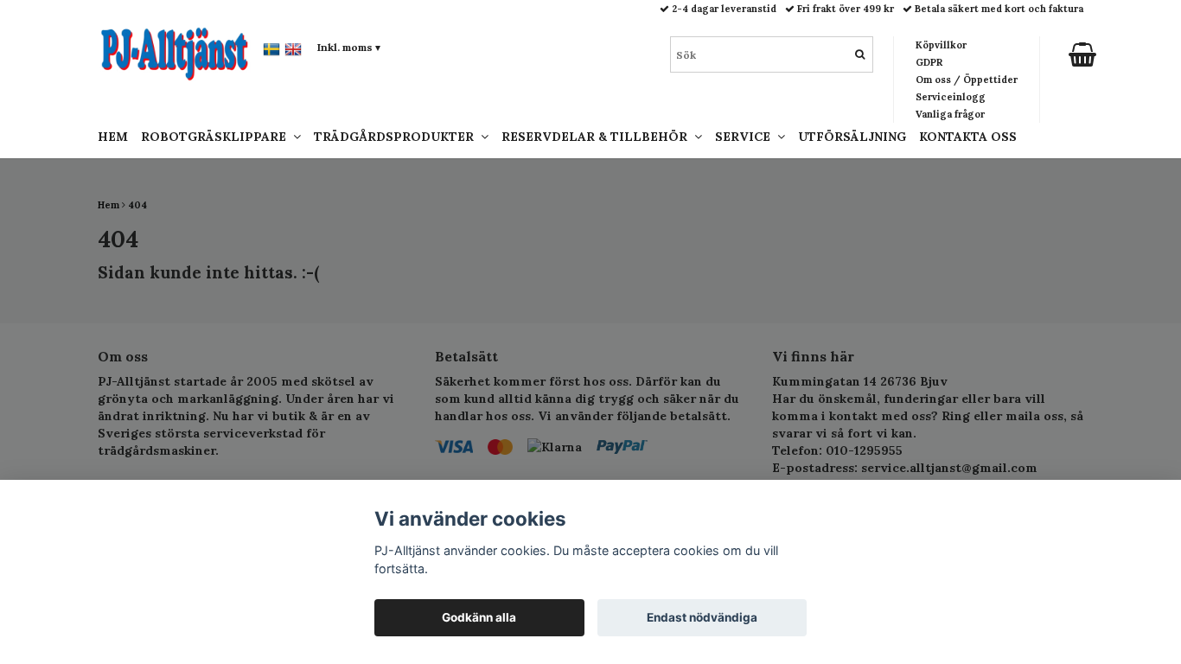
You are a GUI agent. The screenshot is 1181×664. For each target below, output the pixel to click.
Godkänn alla (479, 617)
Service (746, 136)
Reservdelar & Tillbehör (597, 136)
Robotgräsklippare (217, 136)
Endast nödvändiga (702, 617)
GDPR (929, 62)
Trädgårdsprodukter (397, 136)
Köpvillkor (941, 45)
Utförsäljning (852, 136)
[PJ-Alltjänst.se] (175, 52)
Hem (113, 136)
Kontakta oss (968, 136)
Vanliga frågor (950, 114)
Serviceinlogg (951, 97)
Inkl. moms (348, 47)
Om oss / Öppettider (967, 79)
